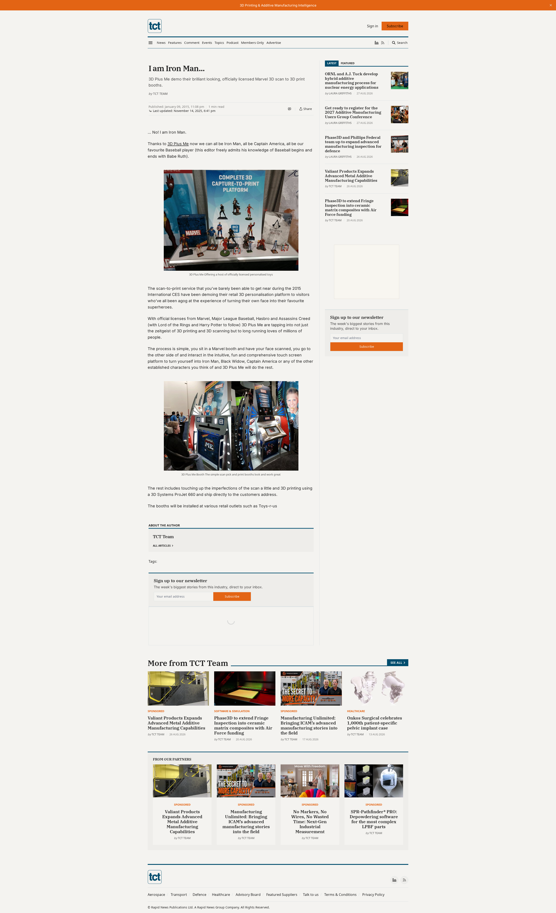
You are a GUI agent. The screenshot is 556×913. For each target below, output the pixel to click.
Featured (347, 63)
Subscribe (232, 596)
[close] (550, 5)
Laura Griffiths (340, 93)
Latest (331, 63)
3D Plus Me (178, 143)
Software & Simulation (232, 711)
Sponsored (156, 711)
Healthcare (356, 711)
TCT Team (160, 94)
